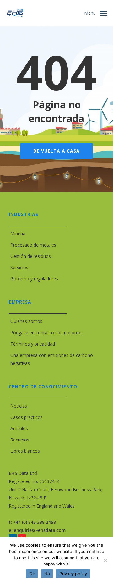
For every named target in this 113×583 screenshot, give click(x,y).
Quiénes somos (26, 321)
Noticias (18, 406)
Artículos (19, 428)
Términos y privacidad (32, 344)
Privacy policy (73, 573)
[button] (95, 12)
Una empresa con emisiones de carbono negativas (51, 359)
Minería (17, 234)
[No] (105, 560)
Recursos (19, 440)
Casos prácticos (26, 417)
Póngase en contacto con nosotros (46, 333)
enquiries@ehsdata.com (40, 530)
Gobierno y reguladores (34, 279)
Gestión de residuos (30, 256)
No (47, 573)
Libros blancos (25, 451)
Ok (32, 573)
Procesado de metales (33, 245)
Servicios (19, 267)
